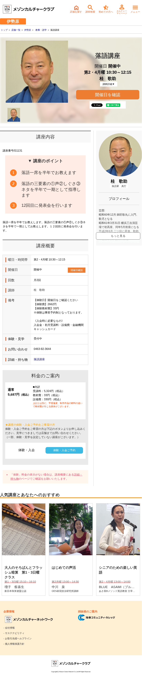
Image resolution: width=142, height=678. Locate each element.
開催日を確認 (107, 94)
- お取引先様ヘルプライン (17, 638)
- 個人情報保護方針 (13, 643)
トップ (4, 30)
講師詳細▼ (109, 84)
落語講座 (39, 359)
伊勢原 (27, 30)
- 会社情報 (9, 627)
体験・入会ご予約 (64, 450)
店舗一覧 (15, 30)
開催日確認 (77, 270)
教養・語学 (41, 30)
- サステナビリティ (13, 633)
